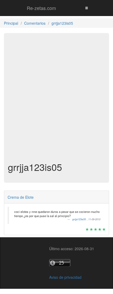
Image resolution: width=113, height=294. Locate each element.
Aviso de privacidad (65, 277)
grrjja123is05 (79, 219)
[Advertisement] (56, 100)
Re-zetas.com (41, 7)
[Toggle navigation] (86, 7)
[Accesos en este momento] (71, 262)
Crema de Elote (21, 197)
